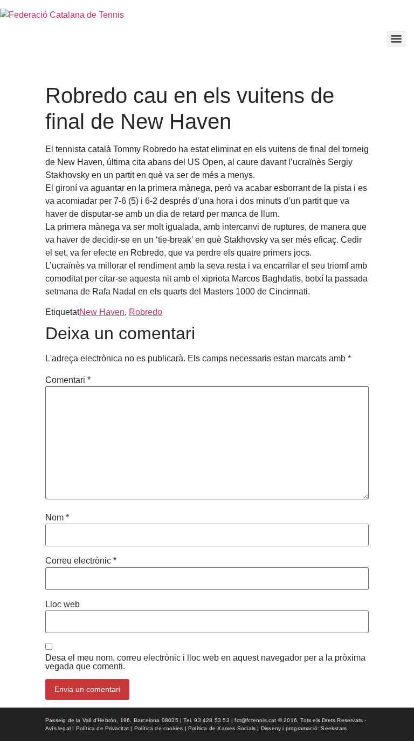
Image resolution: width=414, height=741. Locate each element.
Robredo (145, 312)
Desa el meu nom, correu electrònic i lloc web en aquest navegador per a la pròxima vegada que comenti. (205, 662)
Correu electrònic (80, 561)
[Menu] (396, 39)
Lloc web (62, 604)
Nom (57, 517)
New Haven (102, 312)
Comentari (68, 380)
